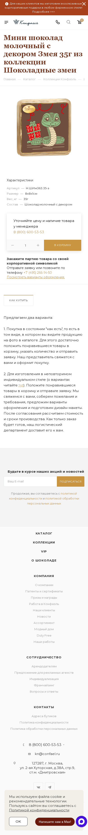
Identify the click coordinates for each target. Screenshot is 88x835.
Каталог (44, 533)
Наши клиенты (44, 610)
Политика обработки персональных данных (44, 728)
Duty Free (44, 635)
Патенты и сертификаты (44, 591)
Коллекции (44, 542)
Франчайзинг (44, 685)
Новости (44, 616)
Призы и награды (44, 597)
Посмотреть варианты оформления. (36, 277)
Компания (44, 576)
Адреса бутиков (44, 716)
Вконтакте (38, 787)
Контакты (44, 707)
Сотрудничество (43, 657)
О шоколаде (44, 560)
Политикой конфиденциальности (39, 810)
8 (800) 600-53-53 (29, 232)
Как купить (18, 300)
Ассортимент (44, 623)
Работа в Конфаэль (44, 604)
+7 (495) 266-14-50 (37, 273)
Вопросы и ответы (44, 691)
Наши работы (44, 641)
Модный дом (44, 629)
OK (18, 821)
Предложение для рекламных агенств (44, 672)
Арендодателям (44, 666)
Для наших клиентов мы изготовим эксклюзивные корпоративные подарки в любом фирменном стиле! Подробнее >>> (43, 7)
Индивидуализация (44, 679)
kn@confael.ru (47, 754)
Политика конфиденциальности (44, 722)
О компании (44, 585)
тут (21, 385)
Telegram (50, 787)
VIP (44, 551)
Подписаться (71, 481)
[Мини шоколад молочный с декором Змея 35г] (44, 127)
